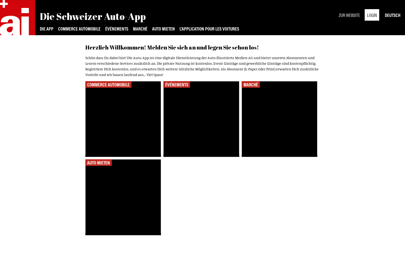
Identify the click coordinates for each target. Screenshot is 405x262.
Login (372, 14)
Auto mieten (163, 28)
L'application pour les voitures (209, 28)
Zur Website (349, 14)
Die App (46, 28)
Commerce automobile (79, 28)
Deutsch (392, 14)
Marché (140, 28)
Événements (116, 28)
